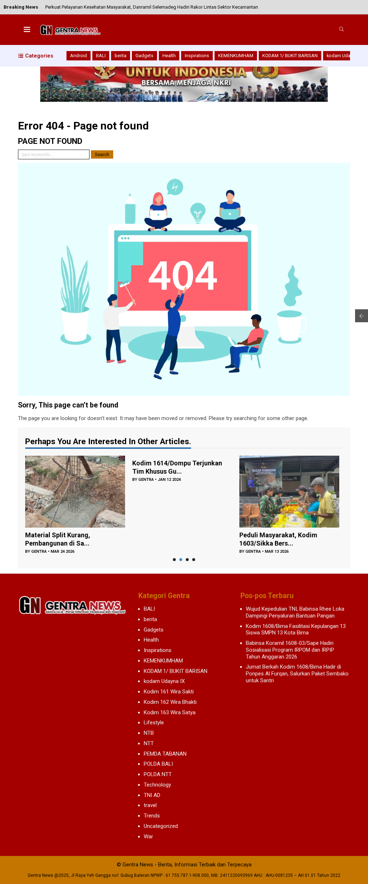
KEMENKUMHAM (235, 55)
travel (150, 805)
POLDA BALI (158, 764)
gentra (39, 551)
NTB (149, 733)
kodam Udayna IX (345, 55)
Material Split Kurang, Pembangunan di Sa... (57, 539)
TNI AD (152, 795)
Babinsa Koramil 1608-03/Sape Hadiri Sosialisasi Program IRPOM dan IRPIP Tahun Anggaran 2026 (290, 650)
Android (78, 55)
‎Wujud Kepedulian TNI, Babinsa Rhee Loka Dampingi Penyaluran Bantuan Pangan (295, 612)
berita (120, 55)
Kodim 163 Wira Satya (170, 712)
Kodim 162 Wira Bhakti (170, 702)
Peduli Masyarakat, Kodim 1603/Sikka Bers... (278, 539)
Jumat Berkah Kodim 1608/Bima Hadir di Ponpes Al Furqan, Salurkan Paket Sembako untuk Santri (297, 674)
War (148, 836)
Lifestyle (154, 722)
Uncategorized (161, 826)
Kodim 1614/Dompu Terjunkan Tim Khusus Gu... (177, 467)
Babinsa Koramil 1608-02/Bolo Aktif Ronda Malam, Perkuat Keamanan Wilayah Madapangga (140, 7)
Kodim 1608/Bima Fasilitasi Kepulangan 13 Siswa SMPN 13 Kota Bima (296, 629)
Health (169, 55)
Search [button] (102, 154)
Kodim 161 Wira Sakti (169, 691)
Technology (157, 785)
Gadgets (144, 55)
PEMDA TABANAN (165, 754)
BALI (101, 55)
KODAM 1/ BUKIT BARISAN (290, 55)
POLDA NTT (158, 774)
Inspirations (197, 55)
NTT (149, 743)
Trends (152, 815)
